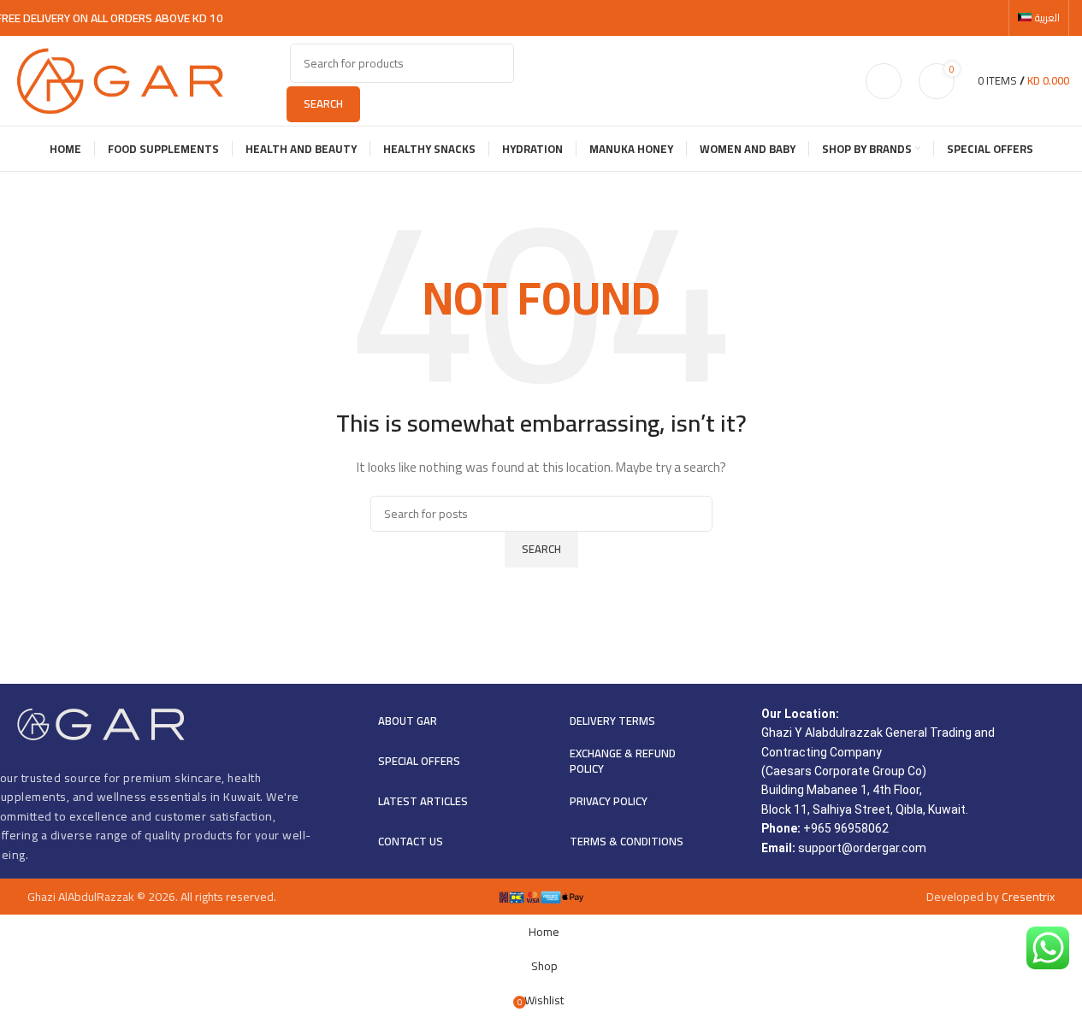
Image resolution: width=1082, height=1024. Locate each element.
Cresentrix (1028, 897)
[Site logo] (120, 79)
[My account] (883, 81)
